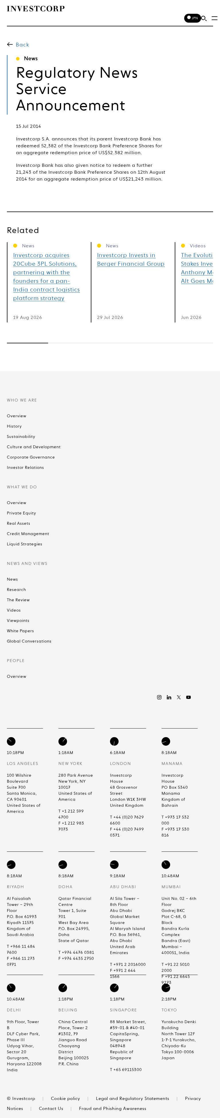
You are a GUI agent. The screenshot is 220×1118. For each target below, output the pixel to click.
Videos (14, 610)
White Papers (20, 631)
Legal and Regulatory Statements (133, 1099)
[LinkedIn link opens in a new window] (169, 697)
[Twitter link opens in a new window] (179, 697)
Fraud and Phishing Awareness (112, 1109)
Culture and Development (34, 447)
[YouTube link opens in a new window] (188, 697)
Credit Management (28, 534)
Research (16, 590)
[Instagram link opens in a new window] (159, 697)
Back (23, 45)
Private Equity (21, 513)
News (12, 579)
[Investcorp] (35, 8)
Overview (16, 416)
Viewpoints (18, 621)
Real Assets (18, 524)
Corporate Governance (31, 457)
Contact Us (52, 1109)
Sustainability (21, 437)
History (14, 426)
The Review (18, 600)
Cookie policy (66, 1099)
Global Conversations (29, 641)
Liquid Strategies (24, 544)
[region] (110, 343)
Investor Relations (25, 468)
